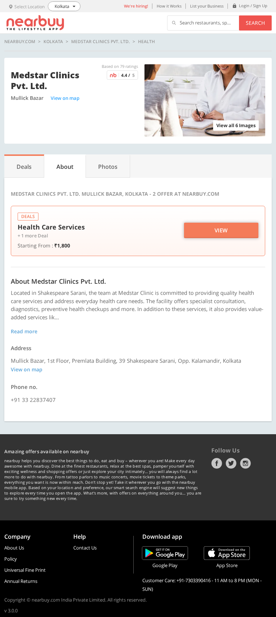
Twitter (231, 463)
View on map (65, 98)
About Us (14, 547)
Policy (10, 559)
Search (255, 22)
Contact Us (85, 547)
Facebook (216, 463)
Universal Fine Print (25, 570)
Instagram (245, 463)
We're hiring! (136, 6)
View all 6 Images (236, 125)
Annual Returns (20, 581)
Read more (24, 331)
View (221, 230)
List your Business (207, 6)
